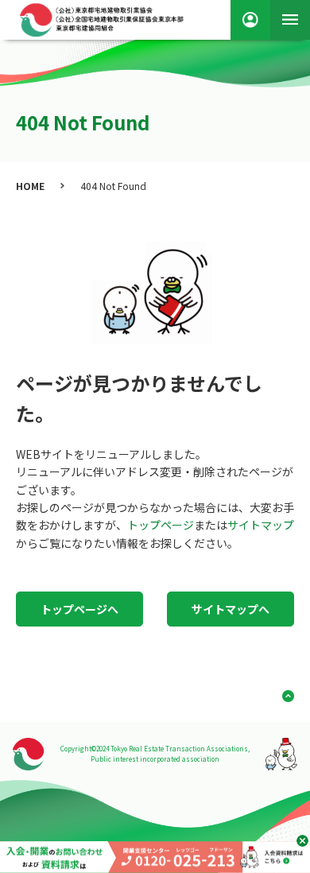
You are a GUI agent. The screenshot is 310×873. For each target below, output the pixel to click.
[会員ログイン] (250, 20)
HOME (30, 185)
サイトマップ (260, 525)
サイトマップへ (230, 609)
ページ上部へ (282, 696)
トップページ (160, 525)
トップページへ (79, 609)
